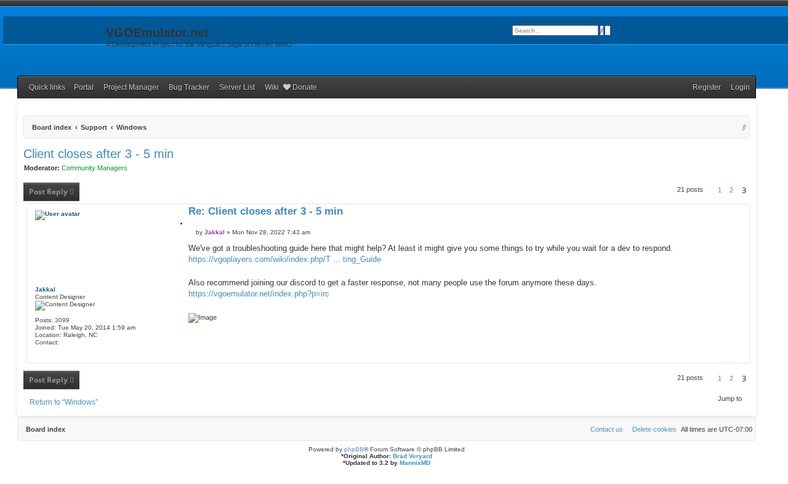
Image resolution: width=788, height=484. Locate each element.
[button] (710, 190)
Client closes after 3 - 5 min (98, 153)
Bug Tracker (189, 87)
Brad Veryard (412, 456)
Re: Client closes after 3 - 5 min (265, 211)
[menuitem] (737, 87)
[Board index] (53, 36)
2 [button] (731, 190)
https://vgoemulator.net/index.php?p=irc (258, 293)
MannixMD (415, 462)
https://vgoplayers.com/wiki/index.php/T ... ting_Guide (284, 259)
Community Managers (94, 168)
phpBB (354, 449)
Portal (84, 87)
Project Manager (131, 87)
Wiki (272, 87)
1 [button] (720, 190)
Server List (237, 87)
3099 (62, 320)
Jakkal (45, 289)
